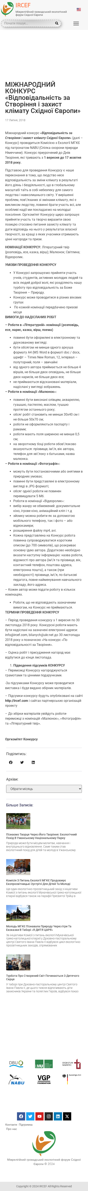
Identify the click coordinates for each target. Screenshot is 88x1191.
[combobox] (28, 23)
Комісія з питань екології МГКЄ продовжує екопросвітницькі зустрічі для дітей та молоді (38, 882)
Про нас (11, 1129)
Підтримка (26, 1124)
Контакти (11, 1124)
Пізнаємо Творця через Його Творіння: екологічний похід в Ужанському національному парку (41, 836)
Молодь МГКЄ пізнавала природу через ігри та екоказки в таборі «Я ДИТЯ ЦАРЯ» (38, 928)
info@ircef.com (16, 635)
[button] (76, 23)
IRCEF (23, 5)
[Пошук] (57, 23)
